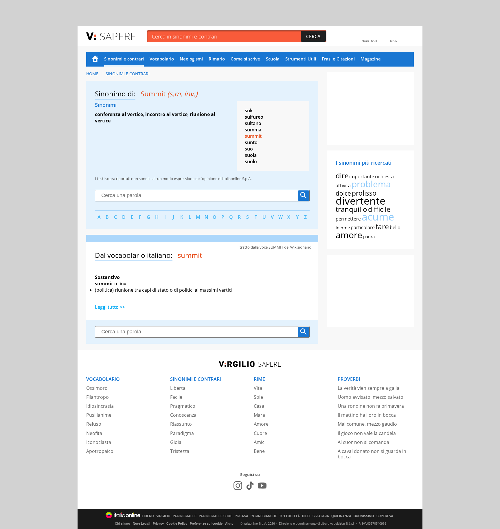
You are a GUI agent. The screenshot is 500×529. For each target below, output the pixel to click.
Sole (258, 397)
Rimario (217, 59)
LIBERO (148, 516)
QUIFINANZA (341, 516)
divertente (360, 201)
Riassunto (181, 424)
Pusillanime (98, 415)
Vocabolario (162, 59)
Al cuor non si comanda (363, 442)
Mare (259, 415)
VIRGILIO (163, 516)
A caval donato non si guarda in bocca (372, 454)
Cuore (260, 433)
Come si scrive (245, 59)
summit (253, 136)
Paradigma (182, 433)
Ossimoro (97, 388)
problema (371, 184)
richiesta (384, 176)
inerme (343, 227)
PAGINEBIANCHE (264, 516)
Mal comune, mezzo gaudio (367, 424)
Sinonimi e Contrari (128, 73)
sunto (251, 142)
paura (369, 236)
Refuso (93, 424)
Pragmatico (182, 406)
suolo (251, 161)
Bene (259, 451)
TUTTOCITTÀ (289, 516)
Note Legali (141, 523)
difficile (379, 209)
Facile (176, 397)
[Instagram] (238, 486)
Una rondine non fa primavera (371, 406)
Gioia (175, 442)
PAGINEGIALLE (184, 516)
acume (378, 217)
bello (395, 227)
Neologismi (191, 59)
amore (349, 235)
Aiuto (229, 523)
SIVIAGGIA (320, 516)
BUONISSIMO (364, 516)
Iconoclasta (98, 442)
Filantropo (97, 397)
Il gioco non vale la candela (367, 433)
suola (251, 155)
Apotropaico (99, 451)
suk (249, 110)
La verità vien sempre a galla (368, 388)
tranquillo (351, 209)
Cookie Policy (176, 523)
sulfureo (254, 117)
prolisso (364, 193)
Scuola (273, 59)
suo (249, 149)
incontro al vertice (166, 114)
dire (342, 175)
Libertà (177, 388)
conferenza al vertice (119, 114)
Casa (259, 406)
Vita (258, 388)
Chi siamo (122, 523)
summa (253, 129)
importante (361, 176)
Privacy (158, 523)
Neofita (94, 433)
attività (343, 185)
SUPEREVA (384, 516)
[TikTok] (250, 486)
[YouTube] (262, 486)
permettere (348, 219)
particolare (363, 227)
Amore (261, 424)
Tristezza (179, 451)
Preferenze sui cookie (206, 523)
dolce (343, 193)
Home (95, 59)
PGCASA (241, 516)
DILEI (306, 516)
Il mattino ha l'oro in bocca (367, 415)
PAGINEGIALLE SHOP (215, 516)
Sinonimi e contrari (124, 59)
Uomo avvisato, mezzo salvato (370, 397)
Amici (260, 442)
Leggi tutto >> (110, 307)
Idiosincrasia (100, 406)
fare (382, 226)
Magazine (371, 59)
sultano (253, 123)
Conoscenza (183, 415)
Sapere (118, 36)
